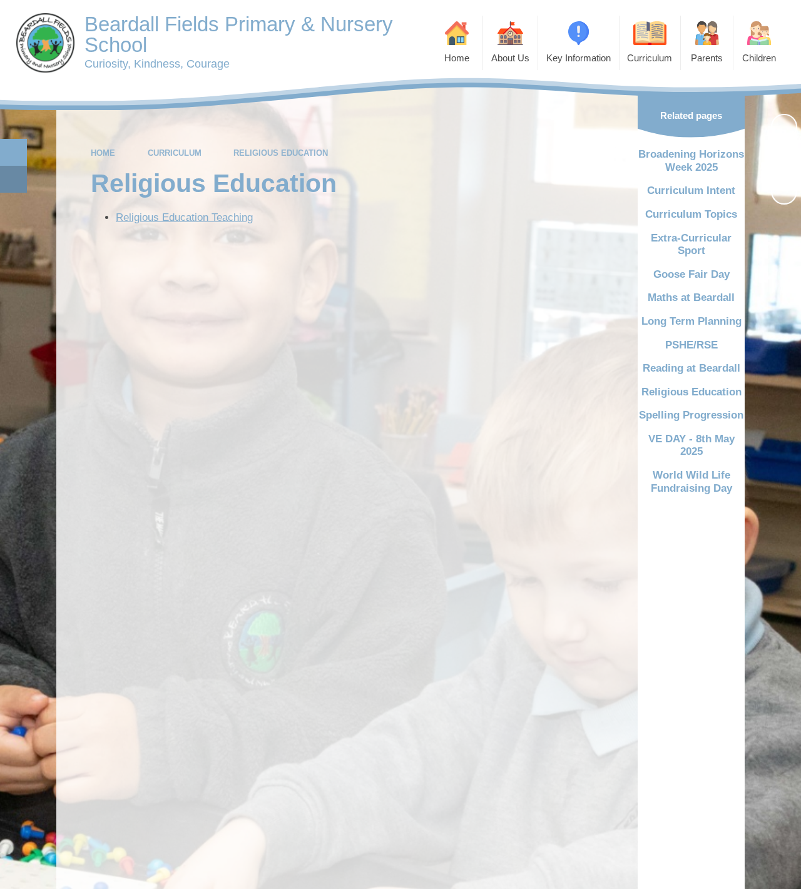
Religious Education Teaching (184, 217)
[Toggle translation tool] (13, 179)
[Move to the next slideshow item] (784, 191)
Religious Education (280, 153)
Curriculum (175, 153)
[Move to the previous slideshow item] (784, 159)
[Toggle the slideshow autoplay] (784, 127)
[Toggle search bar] (13, 152)
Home (103, 153)
